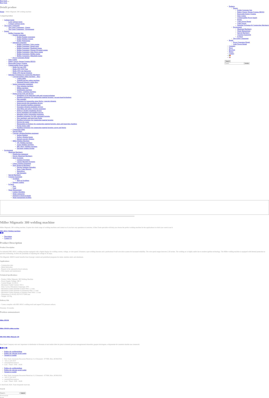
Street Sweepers (18, 158)
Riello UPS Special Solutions (22, 73)
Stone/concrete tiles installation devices (30, 103)
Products (232, 6)
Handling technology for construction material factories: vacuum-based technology (44, 97)
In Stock (240, 36)
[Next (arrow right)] (3, 397)
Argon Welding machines (25, 145)
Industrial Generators (19, 42)
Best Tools (3, 1)
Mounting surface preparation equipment (30, 114)
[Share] (3, 395)
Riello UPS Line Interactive (22, 71)
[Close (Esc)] (1, 395)
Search (227, 61)
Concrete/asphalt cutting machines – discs (26, 76)
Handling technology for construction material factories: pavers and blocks (41, 128)
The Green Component (240, 38)
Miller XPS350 (4, 320)
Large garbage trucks (15, 22)
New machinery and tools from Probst (29, 118)
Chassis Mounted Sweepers (26, 162)
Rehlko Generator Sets (15, 33)
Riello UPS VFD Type (20, 69)
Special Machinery (243, 33)
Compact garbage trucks (16, 24)
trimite (247, 63)
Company (232, 46)
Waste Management (243, 31)
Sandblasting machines (24, 90)
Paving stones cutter (23, 126)
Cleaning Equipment (244, 35)
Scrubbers (16, 179)
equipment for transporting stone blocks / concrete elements (36, 101)
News (231, 48)
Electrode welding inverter (25, 148)
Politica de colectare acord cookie (15, 353)
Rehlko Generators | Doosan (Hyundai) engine (32, 50)
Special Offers (17, 131)
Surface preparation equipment (23, 84)
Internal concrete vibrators (25, 139)
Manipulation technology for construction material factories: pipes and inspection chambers (47, 124)
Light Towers (241, 23)
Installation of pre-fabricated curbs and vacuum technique (36, 95)
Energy (235, 8)
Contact (231, 53)
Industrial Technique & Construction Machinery (253, 25)
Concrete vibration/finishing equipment (25, 133)
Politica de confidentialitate (13, 351)
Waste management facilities (22, 197)
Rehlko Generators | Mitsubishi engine (29, 56)
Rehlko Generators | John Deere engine (30, 52)
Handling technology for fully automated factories (33, 116)
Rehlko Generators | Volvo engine (28, 44)
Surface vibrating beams (25, 137)
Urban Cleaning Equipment (22, 163)
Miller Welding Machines (21, 141)
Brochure (232, 50)
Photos (231, 52)
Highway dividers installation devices (29, 110)
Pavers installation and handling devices (30, 112)
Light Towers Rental (244, 21)
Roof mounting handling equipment (28, 105)
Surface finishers (22, 135)
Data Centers (241, 16)
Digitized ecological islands (22, 196)
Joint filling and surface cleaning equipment (31, 109)
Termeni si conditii (10, 355)
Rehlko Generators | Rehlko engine (28, 54)
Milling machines (22, 88)
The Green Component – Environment (21, 29)
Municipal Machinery (244, 29)
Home (2, 12)
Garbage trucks (9, 20)
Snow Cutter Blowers (24, 169)
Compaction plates (19, 129)
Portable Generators (19, 35)
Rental (239, 19)
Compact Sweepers (23, 160)
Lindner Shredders (19, 192)
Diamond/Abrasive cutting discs (27, 82)
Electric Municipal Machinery (22, 156)
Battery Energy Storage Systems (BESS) (250, 12)
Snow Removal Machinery (21, 165)
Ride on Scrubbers (23, 180)
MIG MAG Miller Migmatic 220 (9, 337)
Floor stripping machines (25, 86)
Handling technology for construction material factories (35, 120)
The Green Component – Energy (19, 27)
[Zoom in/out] (7, 395)
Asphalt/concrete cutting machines (28, 80)
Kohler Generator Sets (244, 10)
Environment (237, 27)
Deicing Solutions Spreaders (26, 167)
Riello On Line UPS (19, 67)
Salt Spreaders (21, 173)
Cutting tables (21, 78)
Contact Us (8, 238)
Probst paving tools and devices (23, 93)
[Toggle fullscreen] (5, 395)
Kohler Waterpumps (23, 41)
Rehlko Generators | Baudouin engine (29, 48)
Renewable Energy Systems (246, 14)
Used (14, 188)
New (14, 186)
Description (8, 236)
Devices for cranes (23, 122)
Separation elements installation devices (30, 107)
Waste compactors (19, 194)
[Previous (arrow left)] (1, 397)
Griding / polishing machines (26, 92)
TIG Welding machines (24, 143)
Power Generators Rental (241, 42)
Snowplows (21, 171)
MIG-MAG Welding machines (27, 146)
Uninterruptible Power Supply (247, 18)
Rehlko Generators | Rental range (28, 46)
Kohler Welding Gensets (25, 39)
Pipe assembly (21, 99)
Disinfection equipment (20, 154)
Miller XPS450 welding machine (9, 328)
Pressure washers (18, 182)
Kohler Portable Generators (26, 37)
